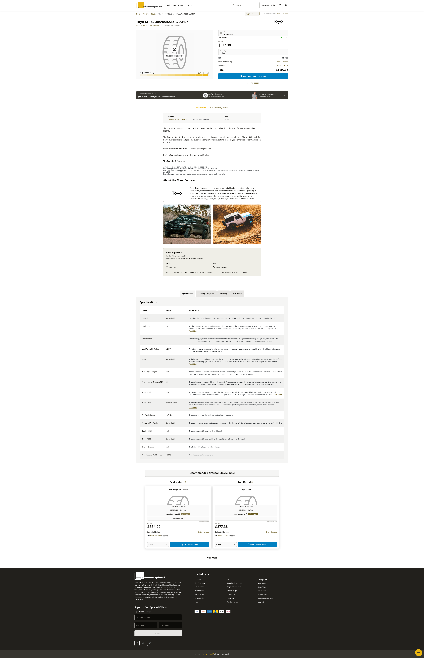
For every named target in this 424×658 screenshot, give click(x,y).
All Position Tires (264, 583)
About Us (230, 598)
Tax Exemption (232, 602)
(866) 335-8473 (221, 267)
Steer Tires (262, 587)
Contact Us (231, 594)
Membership (178, 5)
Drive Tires (262, 591)
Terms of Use (199, 594)
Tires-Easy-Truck (207, 654)
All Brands (198, 579)
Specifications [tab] (187, 293)
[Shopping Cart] (286, 5)
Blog (196, 602)
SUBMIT (158, 633)
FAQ (228, 579)
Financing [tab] (223, 293)
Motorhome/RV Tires (265, 598)
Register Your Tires (234, 587)
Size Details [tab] (237, 293)
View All (261, 602)
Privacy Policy (199, 598)
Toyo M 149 (245, 489)
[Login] (280, 5)
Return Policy (199, 587)
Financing (190, 5)
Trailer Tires (262, 595)
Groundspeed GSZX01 (178, 489)
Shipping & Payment (234, 583)
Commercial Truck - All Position (147, 25)
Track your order (268, 5)
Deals (168, 5)
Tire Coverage (232, 591)
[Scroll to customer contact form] (283, 95)
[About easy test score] (153, 73)
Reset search (253, 14)
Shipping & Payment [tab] (206, 293)
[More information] (185, 482)
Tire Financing (200, 583)
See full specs (253, 83)
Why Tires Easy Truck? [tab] (219, 107)
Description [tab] (201, 107)
